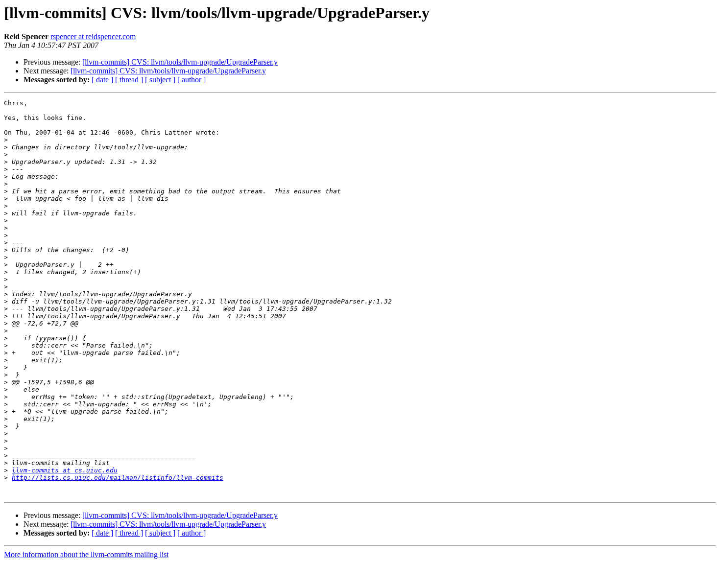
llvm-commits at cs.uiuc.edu (65, 470)
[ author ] (191, 79)
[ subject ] (160, 79)
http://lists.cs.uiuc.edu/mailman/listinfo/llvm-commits (117, 477)
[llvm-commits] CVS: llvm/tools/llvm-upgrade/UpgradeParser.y (180, 62)
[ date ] (102, 79)
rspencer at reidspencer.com (93, 36)
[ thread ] (129, 79)
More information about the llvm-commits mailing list (86, 554)
